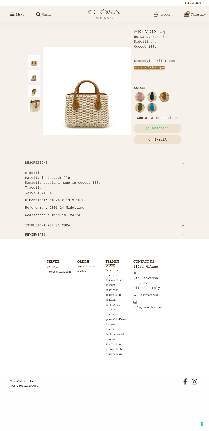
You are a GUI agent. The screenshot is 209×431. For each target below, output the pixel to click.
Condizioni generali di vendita (113, 295)
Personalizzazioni (59, 272)
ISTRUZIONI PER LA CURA (47, 225)
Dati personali (116, 334)
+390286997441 (149, 295)
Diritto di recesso (113, 307)
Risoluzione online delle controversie (114, 349)
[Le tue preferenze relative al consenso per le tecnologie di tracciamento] (202, 424)
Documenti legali (112, 327)
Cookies (111, 339)
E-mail (161, 140)
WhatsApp (160, 128)
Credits (12, 391)
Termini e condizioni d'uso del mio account (115, 278)
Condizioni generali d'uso (116, 317)
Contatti (52, 266)
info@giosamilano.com (147, 307)
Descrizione (36, 163)
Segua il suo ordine (85, 269)
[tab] (104, 162)
